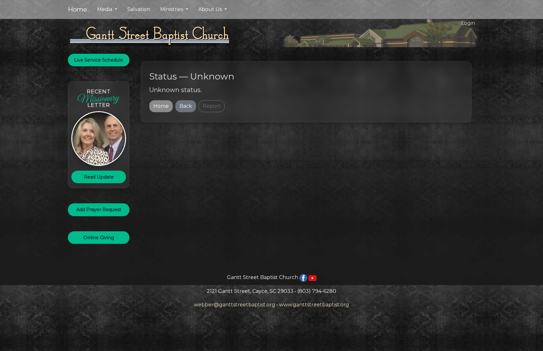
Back (185, 106)
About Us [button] (210, 9)
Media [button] (105, 9)
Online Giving (98, 237)
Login (468, 23)
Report (212, 106)
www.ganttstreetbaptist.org (314, 305)
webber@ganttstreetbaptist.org (234, 305)
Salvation (138, 9)
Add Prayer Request (98, 209)
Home (77, 9)
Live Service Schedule (98, 60)
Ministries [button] (172, 9)
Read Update (99, 177)
